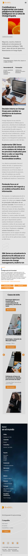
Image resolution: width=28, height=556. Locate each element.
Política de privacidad (15, 281)
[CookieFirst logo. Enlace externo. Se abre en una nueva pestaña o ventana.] (1, 269)
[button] (3, 267)
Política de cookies (5, 281)
